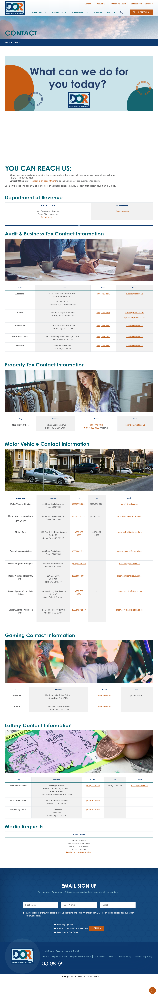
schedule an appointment (43, 181)
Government (78, 12)
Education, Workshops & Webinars (72, 928)
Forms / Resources (103, 12)
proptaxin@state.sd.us (135, 424)
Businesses (57, 12)
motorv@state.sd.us (129, 504)
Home (7, 42)
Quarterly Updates (65, 924)
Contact (88, 4)
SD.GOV (112, 956)
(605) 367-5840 (93, 800)
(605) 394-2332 (103, 325)
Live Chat (149, 4)
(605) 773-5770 (93, 785)
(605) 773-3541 (79, 504)
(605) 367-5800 (103, 336)
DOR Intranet (100, 956)
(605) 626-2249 (79, 609)
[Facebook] (45, 963)
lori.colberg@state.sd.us (129, 563)
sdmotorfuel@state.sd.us (129, 532)
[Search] (121, 12)
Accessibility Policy (143, 956)
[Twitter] (61, 963)
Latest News (136, 4)
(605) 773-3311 (48, 217)
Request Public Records (80, 956)
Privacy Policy (125, 956)
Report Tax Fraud (59, 956)
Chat (152, 990)
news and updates (84, 892)
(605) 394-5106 (93, 809)
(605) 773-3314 (79, 516)
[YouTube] (53, 963)
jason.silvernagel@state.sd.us (129, 609)
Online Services (141, 12)
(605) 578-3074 (104, 695)
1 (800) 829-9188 (121, 211)
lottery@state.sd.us (139, 785)
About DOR (101, 4)
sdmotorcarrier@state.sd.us (129, 516)
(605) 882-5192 (79, 551)
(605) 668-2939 (103, 345)
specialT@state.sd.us (134, 317)
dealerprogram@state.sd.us (129, 551)
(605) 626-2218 (103, 293)
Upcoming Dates (118, 4)
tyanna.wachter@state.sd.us (129, 591)
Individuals (37, 12)
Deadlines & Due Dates (67, 932)
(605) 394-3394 (79, 575)
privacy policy (35, 915)
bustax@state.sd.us (134, 293)
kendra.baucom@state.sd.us (79, 852)
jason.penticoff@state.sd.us (129, 575)
